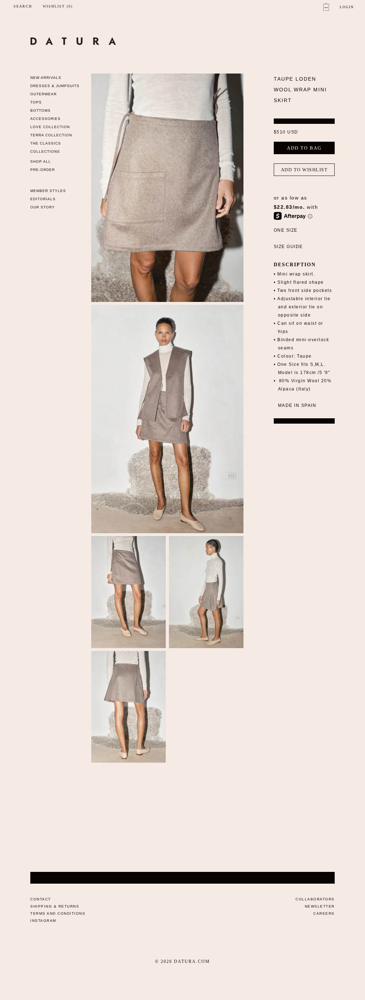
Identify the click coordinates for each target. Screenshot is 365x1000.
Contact (40, 899)
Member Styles (48, 191)
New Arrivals (45, 78)
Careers (324, 913)
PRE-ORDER (42, 170)
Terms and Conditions (57, 913)
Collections (45, 151)
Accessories (45, 119)
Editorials (43, 199)
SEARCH (23, 6)
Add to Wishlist (304, 169)
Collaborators (315, 899)
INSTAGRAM (43, 921)
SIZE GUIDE (288, 246)
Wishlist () (58, 6)
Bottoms (40, 110)
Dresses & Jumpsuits (54, 86)
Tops (36, 102)
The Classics (45, 143)
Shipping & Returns (54, 906)
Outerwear (43, 94)
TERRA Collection (51, 135)
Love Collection (50, 127)
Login (347, 7)
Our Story (42, 207)
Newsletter (320, 906)
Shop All (40, 161)
